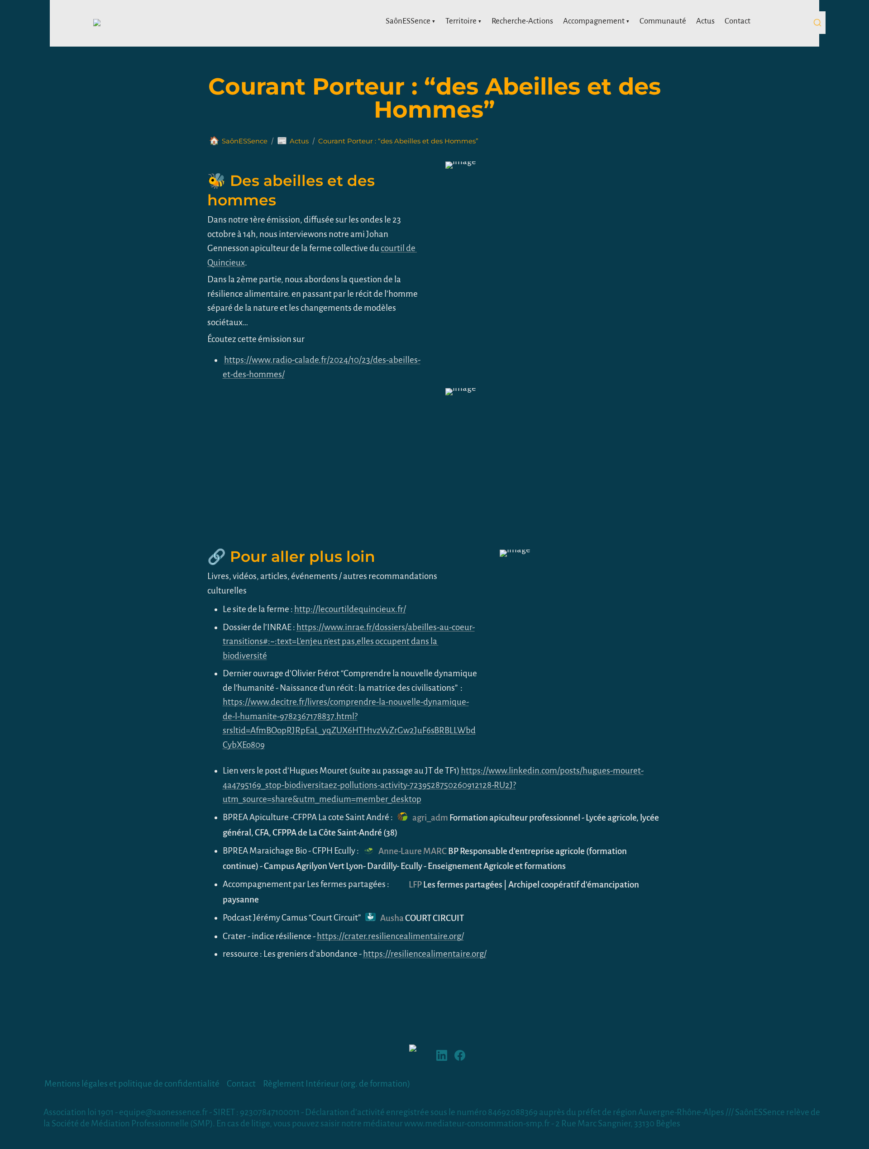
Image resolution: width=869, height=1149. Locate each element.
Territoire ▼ (463, 21)
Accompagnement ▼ (596, 21)
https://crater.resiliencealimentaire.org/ (390, 936)
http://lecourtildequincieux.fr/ (350, 609)
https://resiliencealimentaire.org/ (425, 954)
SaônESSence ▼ (410, 21)
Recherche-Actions (522, 21)
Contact (737, 21)
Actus (705, 21)
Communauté (663, 21)
